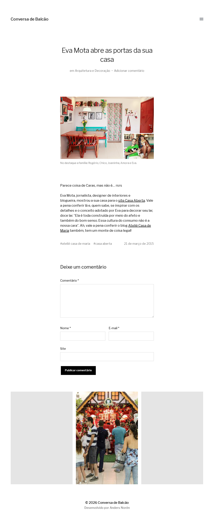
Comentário (69, 280)
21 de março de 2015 (139, 243)
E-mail (114, 328)
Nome (65, 328)
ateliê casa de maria (76, 243)
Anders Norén (120, 507)
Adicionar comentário (129, 70)
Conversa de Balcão (29, 19)
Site (63, 348)
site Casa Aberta (131, 200)
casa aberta (103, 243)
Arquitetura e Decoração (92, 70)
